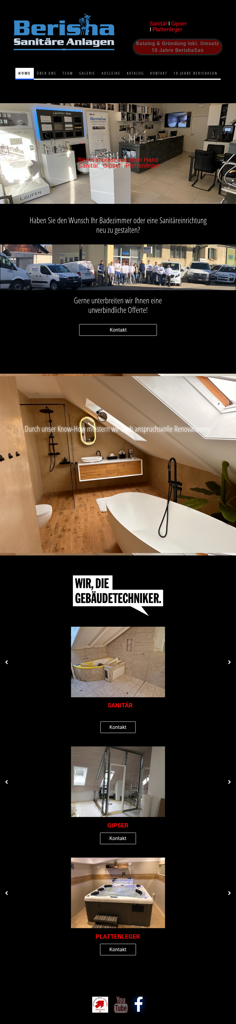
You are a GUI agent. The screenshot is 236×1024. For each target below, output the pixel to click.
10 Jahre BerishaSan (196, 73)
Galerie (87, 73)
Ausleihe (111, 73)
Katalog (135, 73)
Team (68, 73)
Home (24, 73)
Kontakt (158, 73)
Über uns (47, 73)
